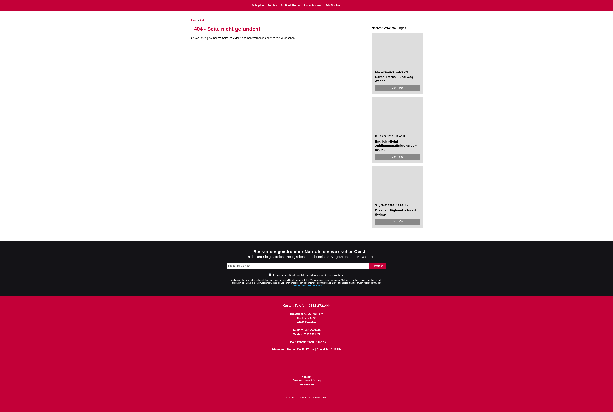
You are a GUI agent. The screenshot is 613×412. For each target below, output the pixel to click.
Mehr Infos (397, 88)
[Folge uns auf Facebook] (375, 5)
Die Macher (333, 5)
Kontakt (306, 376)
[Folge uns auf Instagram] (387, 5)
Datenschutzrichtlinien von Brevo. (306, 285)
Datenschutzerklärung (307, 380)
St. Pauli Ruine (290, 5)
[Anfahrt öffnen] (421, 5)
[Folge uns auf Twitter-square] (381, 5)
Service (272, 5)
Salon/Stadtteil (312, 5)
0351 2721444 (320, 306)
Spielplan (258, 5)
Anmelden (377, 266)
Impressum (306, 384)
